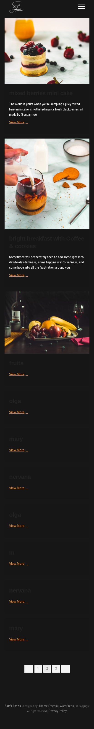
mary (16, 438)
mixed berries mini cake (41, 93)
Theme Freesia (48, 706)
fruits (16, 363)
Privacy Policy (58, 711)
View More (18, 122)
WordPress (67, 706)
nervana (20, 476)
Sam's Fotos (13, 706)
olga (15, 401)
